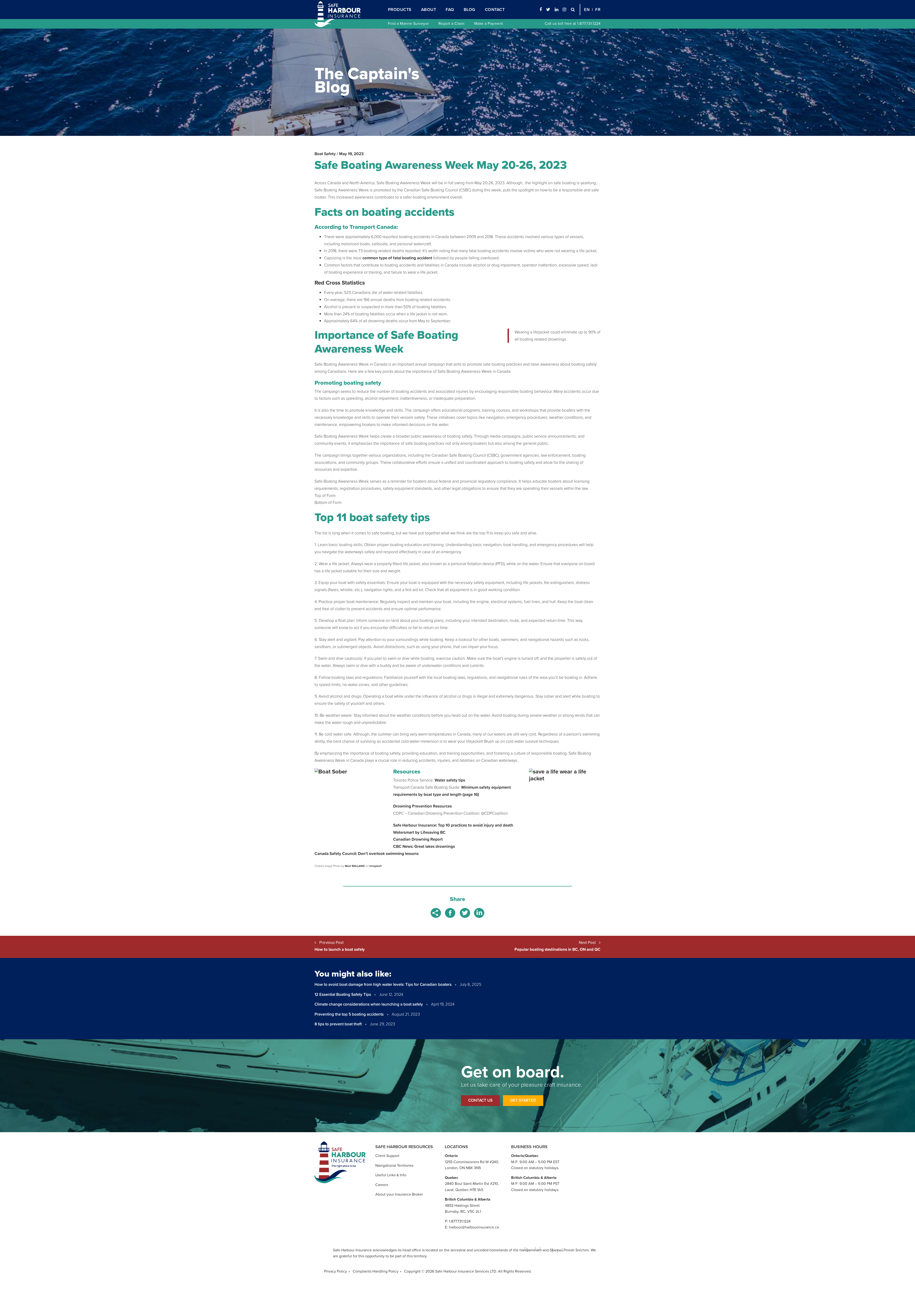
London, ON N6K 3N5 (463, 1167)
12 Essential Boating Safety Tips (343, 994)
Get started (523, 1100)
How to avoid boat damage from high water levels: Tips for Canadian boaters (383, 984)
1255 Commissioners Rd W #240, (472, 1161)
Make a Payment (488, 23)
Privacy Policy (335, 1271)
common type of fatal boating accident (397, 258)
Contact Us (480, 1100)
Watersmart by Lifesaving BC (419, 832)
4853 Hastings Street (462, 1205)
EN (587, 9)
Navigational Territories (394, 1165)
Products (400, 9)
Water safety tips (450, 780)
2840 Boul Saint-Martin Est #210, (472, 1183)
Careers (381, 1184)
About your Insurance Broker (399, 1194)
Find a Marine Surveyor (408, 23)
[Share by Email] (436, 912)
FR (597, 9)
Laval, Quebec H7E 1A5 (464, 1189)
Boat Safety (325, 154)
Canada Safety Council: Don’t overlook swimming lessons (367, 853)
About (428, 9)
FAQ (450, 9)
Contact (495, 9)
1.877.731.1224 (588, 23)
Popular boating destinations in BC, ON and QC (557, 949)
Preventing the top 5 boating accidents (349, 1014)
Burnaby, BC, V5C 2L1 (463, 1211)
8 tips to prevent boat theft (338, 1024)
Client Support (387, 1155)
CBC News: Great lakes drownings (424, 846)
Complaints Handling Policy (375, 1271)
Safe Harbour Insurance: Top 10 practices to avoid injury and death (453, 825)
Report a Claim (451, 23)
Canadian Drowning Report (418, 839)
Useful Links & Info (390, 1174)
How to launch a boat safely (340, 949)
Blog (469, 9)
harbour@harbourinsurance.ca (474, 1227)
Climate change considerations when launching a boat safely (369, 1004)
